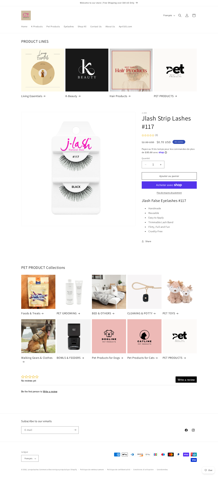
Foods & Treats (30, 313)
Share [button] (148, 241)
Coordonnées (162, 469)
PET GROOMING (67, 313)
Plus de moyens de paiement (169, 192)
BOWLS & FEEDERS (69, 358)
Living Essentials (31, 96)
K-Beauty (71, 96)
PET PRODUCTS (164, 96)
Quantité (146, 158)
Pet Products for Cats (140, 358)
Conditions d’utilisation (143, 469)
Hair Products (118, 96)
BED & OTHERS (101, 313)
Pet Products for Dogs (106, 358)
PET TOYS (169, 313)
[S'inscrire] (75, 430)
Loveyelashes (33, 470)
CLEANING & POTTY (139, 313)
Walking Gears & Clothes (37, 358)
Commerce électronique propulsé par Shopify (58, 470)
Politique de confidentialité (118, 469)
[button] (179, 15)
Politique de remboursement (92, 469)
